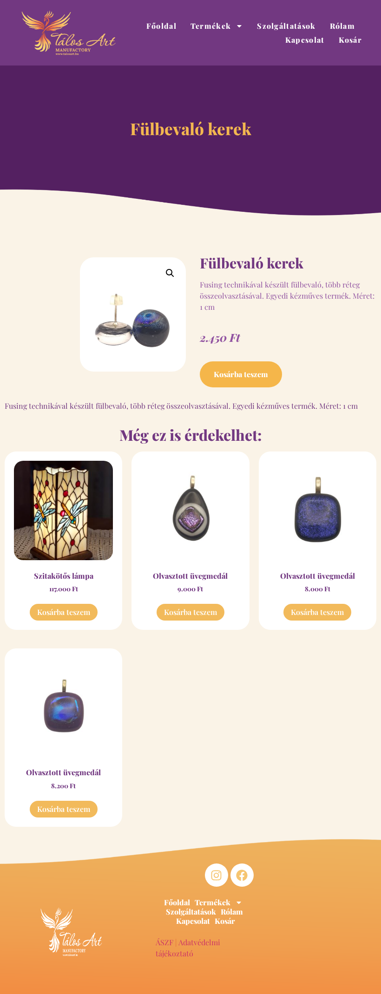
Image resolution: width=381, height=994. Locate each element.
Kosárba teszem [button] (63, 612)
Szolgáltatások (286, 26)
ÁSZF (164, 942)
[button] (170, 273)
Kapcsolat (305, 40)
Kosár (350, 40)
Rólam (342, 26)
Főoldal (161, 26)
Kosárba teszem (241, 374)
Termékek (210, 26)
